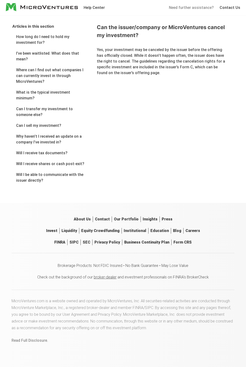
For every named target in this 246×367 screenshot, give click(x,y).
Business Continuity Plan (146, 242)
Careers (192, 230)
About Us (82, 219)
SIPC (74, 242)
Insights (150, 219)
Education (159, 230)
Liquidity (69, 230)
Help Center (94, 7)
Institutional (135, 230)
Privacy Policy (107, 242)
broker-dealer (105, 277)
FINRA (59, 242)
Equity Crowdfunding (100, 230)
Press (167, 219)
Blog (177, 230)
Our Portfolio (126, 219)
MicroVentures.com (28, 301)
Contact (102, 219)
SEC (86, 242)
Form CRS (182, 242)
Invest (51, 230)
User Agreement (76, 314)
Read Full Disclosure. (30, 340)
